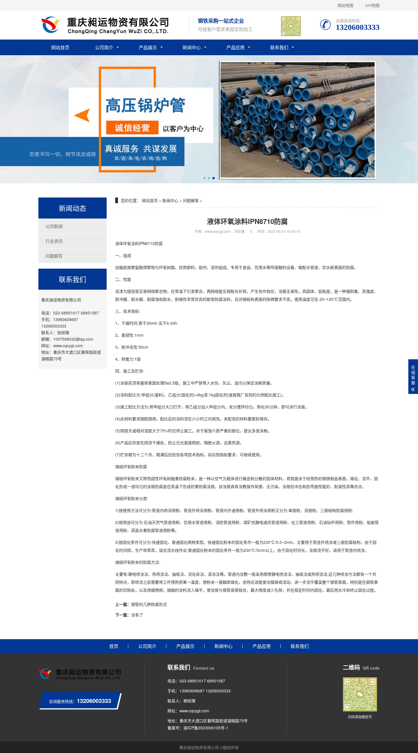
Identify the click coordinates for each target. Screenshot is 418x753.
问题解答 (54, 256)
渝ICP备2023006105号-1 (205, 728)
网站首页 (60, 47)
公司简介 (104, 47)
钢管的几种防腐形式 (149, 604)
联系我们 (279, 47)
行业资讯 (54, 241)
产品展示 (148, 47)
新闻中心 (192, 47)
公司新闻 (54, 226)
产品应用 (235, 47)
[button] (204, 178)
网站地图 (345, 5)
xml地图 (372, 5)
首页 (113, 646)
